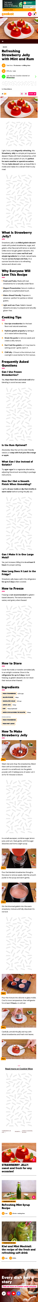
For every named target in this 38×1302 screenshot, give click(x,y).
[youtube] (14, 1293)
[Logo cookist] (8, 14)
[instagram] (9, 1293)
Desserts (17, 1131)
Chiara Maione (7, 89)
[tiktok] (4, 1293)
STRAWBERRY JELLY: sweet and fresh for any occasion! (17, 1168)
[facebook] (19, 1293)
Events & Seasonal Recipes (27, 1131)
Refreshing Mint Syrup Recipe (16, 1206)
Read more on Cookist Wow (19, 1068)
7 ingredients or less (6, 1131)
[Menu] (30, 14)
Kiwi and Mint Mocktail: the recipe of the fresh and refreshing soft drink (19, 1249)
